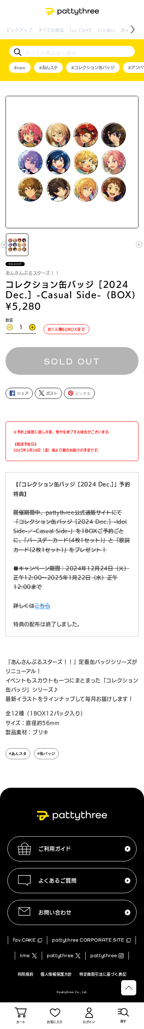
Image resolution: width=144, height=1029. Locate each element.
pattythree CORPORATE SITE (88, 940)
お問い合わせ (55, 912)
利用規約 (25, 974)
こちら (42, 605)
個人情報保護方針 (56, 974)
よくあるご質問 (57, 880)
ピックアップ (19, 30)
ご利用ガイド (54, 848)
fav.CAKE (81, 30)
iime (25, 955)
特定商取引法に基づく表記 (102, 974)
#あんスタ (48, 67)
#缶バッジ (46, 753)
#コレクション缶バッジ (92, 67)
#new (19, 67)
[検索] (18, 52)
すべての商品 (51, 30)
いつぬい (106, 30)
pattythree (60, 955)
